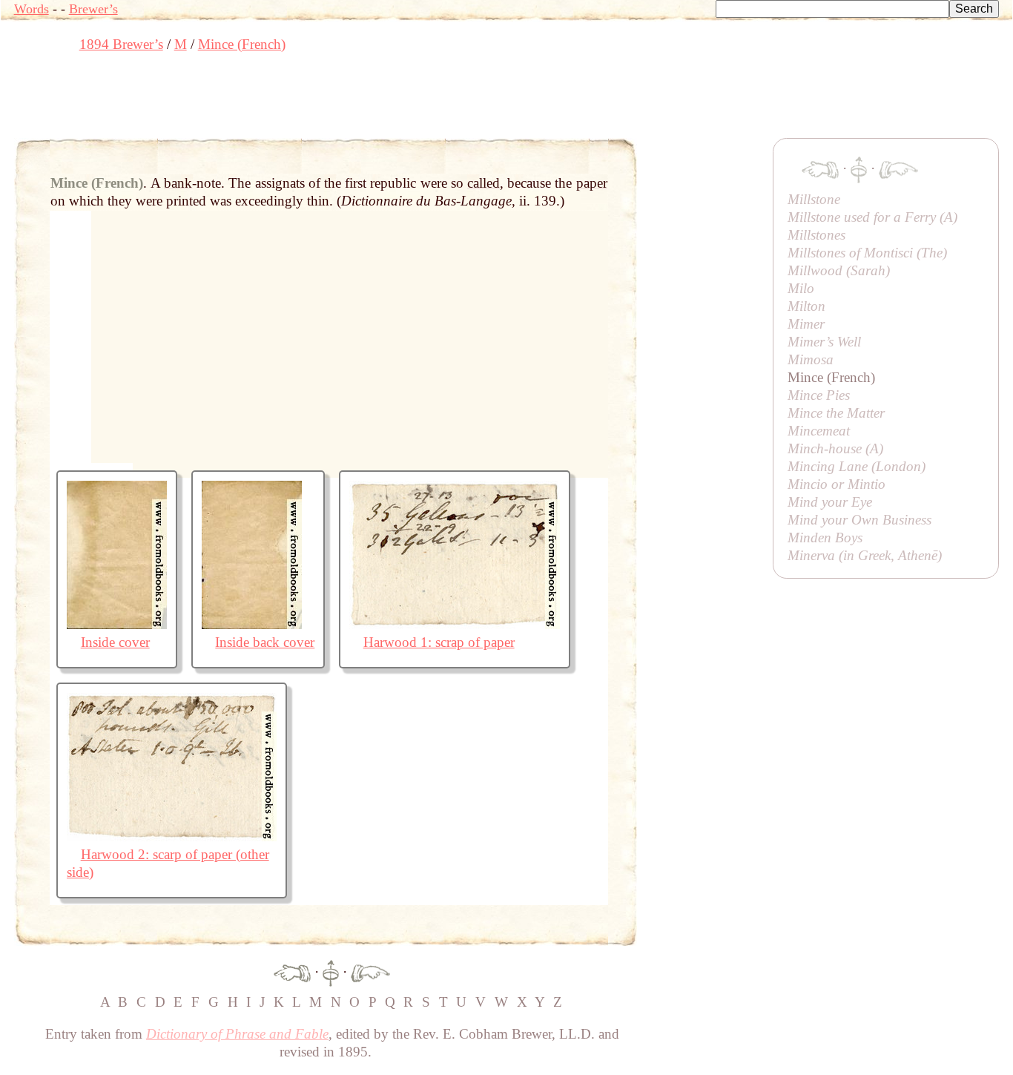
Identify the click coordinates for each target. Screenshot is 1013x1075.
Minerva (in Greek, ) (865, 555)
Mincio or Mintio (836, 484)
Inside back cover (264, 642)
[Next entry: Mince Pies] (370, 971)
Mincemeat (819, 430)
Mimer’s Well (824, 341)
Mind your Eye (830, 502)
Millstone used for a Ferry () (872, 217)
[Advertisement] (284, 100)
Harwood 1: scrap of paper (439, 642)
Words (31, 8)
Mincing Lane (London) (856, 466)
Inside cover (115, 642)
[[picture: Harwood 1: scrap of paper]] (454, 624)
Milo (801, 288)
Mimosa (811, 359)
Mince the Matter (836, 413)
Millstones (816, 235)
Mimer (806, 324)
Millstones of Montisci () (867, 252)
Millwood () (839, 270)
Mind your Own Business (859, 519)
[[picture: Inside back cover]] (252, 624)
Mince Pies (819, 395)
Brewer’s (93, 8)
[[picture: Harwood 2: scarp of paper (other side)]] (172, 836)
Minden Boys (825, 537)
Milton (806, 306)
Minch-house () (835, 448)
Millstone (814, 199)
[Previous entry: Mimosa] (292, 971)
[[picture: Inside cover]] (117, 624)
